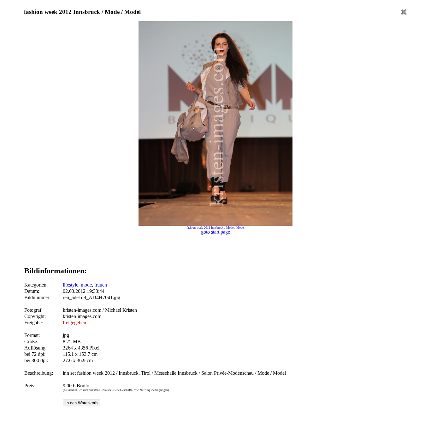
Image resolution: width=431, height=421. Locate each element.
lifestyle (70, 284)
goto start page (215, 232)
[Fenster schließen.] (403, 13)
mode (86, 284)
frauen (100, 284)
